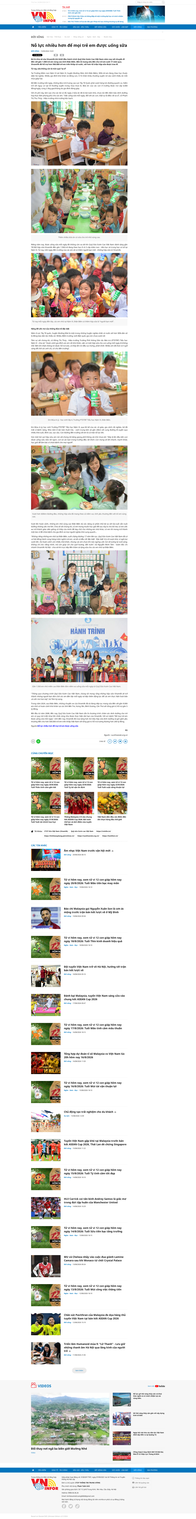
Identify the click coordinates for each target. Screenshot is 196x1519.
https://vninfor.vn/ (103, 831)
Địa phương (152, 27)
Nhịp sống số (78, 37)
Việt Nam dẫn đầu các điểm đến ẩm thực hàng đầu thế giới (112, 818)
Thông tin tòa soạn (142, 1478)
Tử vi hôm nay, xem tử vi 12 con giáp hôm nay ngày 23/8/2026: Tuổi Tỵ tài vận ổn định (78, 785)
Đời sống (138, 27)
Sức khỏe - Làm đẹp (120, 27)
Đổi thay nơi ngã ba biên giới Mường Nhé (59, 1448)
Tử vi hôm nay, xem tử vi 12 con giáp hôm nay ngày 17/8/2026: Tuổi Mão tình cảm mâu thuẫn (93, 1026)
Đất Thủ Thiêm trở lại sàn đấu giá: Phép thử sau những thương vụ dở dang (95, 22)
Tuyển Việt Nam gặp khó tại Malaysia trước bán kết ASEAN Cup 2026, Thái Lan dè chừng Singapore (95, 1142)
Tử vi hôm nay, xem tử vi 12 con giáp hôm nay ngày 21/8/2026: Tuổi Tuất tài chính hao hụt (45, 819)
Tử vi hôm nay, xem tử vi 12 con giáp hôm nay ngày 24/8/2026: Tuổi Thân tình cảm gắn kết (45, 785)
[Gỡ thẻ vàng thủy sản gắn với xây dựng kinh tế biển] (122, 1419)
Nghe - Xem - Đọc (93, 37)
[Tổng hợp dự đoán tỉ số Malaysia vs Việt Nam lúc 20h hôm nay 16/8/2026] (46, 1063)
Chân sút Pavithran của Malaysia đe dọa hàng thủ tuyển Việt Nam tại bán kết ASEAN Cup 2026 (95, 1316)
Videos (44, 1386)
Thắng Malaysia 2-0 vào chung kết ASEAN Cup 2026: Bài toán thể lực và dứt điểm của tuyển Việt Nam (78, 821)
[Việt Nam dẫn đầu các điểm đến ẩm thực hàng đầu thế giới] (112, 803)
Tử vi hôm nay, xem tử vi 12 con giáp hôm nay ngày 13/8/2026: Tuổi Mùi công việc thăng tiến (93, 1287)
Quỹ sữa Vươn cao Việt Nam (82, 831)
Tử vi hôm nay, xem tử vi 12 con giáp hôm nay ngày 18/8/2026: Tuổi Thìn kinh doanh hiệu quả (93, 939)
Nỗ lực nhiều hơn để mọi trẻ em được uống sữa (57, 726)
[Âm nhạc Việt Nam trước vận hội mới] (46, 860)
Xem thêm (79, 1370)
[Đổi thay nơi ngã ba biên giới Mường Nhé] (70, 1419)
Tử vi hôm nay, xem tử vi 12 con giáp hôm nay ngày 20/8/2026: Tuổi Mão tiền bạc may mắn (93, 881)
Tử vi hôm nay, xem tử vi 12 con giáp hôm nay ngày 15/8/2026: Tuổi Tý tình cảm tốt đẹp (93, 1171)
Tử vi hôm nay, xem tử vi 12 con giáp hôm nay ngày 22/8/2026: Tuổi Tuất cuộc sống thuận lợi (112, 785)
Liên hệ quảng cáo (142, 1483)
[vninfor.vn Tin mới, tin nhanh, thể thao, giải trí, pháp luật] (43, 17)
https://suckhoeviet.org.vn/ (88, 836)
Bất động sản (100, 27)
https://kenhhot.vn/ (110, 836)
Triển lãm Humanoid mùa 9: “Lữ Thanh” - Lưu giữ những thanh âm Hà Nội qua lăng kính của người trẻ (94, 1347)
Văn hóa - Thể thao (54, 37)
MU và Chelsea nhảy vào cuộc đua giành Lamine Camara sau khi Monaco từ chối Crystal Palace (94, 1258)
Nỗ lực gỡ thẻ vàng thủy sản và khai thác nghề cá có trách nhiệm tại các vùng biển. (147, 1396)
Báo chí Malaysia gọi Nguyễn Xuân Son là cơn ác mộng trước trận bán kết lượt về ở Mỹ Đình (94, 910)
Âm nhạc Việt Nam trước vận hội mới (87, 850)
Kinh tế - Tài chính (59, 27)
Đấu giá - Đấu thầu (81, 27)
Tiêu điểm (42, 27)
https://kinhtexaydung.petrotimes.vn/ (59, 836)
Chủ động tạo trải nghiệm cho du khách (89, 1111)
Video (33, 1453)
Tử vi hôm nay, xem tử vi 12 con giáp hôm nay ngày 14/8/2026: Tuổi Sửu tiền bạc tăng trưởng (93, 1229)
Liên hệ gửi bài (140, 1487)
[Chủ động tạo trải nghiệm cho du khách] (46, 1121)
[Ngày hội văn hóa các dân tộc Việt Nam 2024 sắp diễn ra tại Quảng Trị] (122, 1438)
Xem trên (151, 1386)
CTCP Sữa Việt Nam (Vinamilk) (56, 831)
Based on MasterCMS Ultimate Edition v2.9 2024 (49, 1516)
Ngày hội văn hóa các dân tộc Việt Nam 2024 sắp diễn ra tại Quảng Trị (148, 1433)
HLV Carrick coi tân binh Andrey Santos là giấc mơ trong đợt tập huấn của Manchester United (95, 1200)
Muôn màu (108, 37)
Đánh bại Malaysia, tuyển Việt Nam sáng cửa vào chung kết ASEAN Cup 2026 (94, 997)
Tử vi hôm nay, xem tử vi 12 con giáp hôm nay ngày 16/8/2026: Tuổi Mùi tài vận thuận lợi (93, 1084)
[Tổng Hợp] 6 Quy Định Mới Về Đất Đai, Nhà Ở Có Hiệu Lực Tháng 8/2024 (148, 1453)
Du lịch (67, 37)
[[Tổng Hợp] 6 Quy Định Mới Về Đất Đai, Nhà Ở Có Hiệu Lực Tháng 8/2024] (122, 1457)
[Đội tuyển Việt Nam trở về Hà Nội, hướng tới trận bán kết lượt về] (46, 976)
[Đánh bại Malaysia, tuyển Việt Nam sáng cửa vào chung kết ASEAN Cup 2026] (46, 1005)
